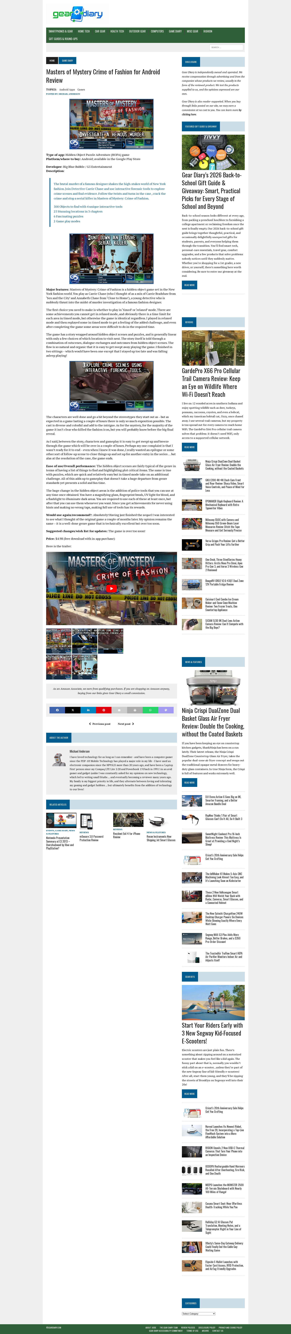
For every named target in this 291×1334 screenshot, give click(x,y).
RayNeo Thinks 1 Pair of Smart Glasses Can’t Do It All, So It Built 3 (223, 817)
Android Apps (67, 89)
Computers (157, 31)
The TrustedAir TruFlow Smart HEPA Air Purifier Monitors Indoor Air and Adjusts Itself (224, 956)
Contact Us (217, 1330)
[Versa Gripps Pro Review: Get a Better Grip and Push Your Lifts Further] (192, 548)
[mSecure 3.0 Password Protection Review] (86, 827)
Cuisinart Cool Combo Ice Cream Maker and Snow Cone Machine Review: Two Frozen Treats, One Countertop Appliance (222, 604)
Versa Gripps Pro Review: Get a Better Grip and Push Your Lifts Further (225, 542)
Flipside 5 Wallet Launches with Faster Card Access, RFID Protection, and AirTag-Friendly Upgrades (224, 1265)
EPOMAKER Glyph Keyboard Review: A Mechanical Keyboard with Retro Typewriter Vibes (224, 504)
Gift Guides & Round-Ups (63, 39)
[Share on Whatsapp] (150, 710)
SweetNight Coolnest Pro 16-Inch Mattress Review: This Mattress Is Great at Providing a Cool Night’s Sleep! (223, 839)
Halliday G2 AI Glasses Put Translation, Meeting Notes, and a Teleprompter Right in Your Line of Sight (223, 1227)
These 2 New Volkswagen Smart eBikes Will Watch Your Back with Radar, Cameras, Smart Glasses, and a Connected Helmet (224, 897)
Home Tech (84, 31)
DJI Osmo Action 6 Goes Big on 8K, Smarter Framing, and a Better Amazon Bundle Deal (223, 800)
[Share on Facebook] (57, 710)
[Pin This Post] (103, 710)
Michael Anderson (69, 94)
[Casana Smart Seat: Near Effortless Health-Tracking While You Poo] (192, 1211)
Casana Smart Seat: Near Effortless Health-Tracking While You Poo (223, 1205)
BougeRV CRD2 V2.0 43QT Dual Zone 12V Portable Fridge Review (224, 582)
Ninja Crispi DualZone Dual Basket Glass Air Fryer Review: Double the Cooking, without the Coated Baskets (224, 464)
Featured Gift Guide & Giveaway (201, 126)
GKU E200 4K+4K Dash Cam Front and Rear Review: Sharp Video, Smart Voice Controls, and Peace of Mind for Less (224, 485)
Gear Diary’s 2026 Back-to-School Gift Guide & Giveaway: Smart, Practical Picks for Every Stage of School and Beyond (211, 190)
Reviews (84, 832)
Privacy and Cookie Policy (230, 1327)
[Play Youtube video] (111, 588)
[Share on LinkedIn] (88, 710)
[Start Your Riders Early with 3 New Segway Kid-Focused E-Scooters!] (213, 1018)
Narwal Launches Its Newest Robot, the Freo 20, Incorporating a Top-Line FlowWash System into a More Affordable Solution (224, 1132)
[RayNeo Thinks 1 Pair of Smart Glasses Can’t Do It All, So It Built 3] (192, 823)
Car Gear (100, 31)
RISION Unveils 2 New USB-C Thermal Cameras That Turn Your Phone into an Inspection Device (224, 1151)
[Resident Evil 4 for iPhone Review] (128, 825)
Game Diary (175, 31)
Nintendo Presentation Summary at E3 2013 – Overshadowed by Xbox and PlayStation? (60, 843)
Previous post (101, 724)
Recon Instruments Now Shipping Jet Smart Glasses (161, 838)
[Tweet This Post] (72, 710)
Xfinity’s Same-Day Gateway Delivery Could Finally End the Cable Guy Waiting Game (224, 1246)
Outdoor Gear (137, 31)
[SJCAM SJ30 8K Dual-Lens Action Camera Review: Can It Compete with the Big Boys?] (192, 628)
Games (81, 89)
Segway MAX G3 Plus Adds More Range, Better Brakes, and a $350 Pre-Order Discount (222, 938)
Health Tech (117, 31)
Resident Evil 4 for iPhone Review (126, 835)
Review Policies (188, 1327)
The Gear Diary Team (169, 1327)
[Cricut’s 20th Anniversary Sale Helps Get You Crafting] (192, 862)
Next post (124, 724)
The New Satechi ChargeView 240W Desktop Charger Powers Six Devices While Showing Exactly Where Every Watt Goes (224, 918)
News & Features (156, 832)
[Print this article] (135, 710)
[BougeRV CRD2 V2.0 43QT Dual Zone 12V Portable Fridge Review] (192, 588)
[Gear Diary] (77, 13)
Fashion (207, 31)
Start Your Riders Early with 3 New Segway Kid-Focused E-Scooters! (212, 1032)
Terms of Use (192, 1330)
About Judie (151, 1327)
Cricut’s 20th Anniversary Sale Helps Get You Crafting (224, 857)
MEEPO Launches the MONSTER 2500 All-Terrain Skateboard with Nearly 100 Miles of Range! (224, 1188)
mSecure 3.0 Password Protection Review (91, 838)
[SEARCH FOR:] (226, 47)
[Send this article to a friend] (119, 710)
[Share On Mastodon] (166, 710)
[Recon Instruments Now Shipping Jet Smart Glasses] (158, 827)
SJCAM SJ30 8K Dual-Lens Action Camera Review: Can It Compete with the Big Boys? (224, 624)
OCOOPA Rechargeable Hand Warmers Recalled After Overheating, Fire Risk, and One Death (225, 1169)
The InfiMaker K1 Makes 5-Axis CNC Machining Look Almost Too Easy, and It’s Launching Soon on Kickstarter (224, 877)
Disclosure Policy (207, 1327)
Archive (205, 1330)
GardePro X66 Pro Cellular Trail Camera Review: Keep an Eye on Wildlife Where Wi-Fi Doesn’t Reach (211, 382)
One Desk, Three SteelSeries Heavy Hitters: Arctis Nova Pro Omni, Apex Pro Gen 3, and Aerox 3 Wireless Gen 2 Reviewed (224, 565)
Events (50, 830)
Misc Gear (192, 31)
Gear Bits (190, 976)
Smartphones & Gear (61, 31)
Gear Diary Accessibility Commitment (166, 1330)
